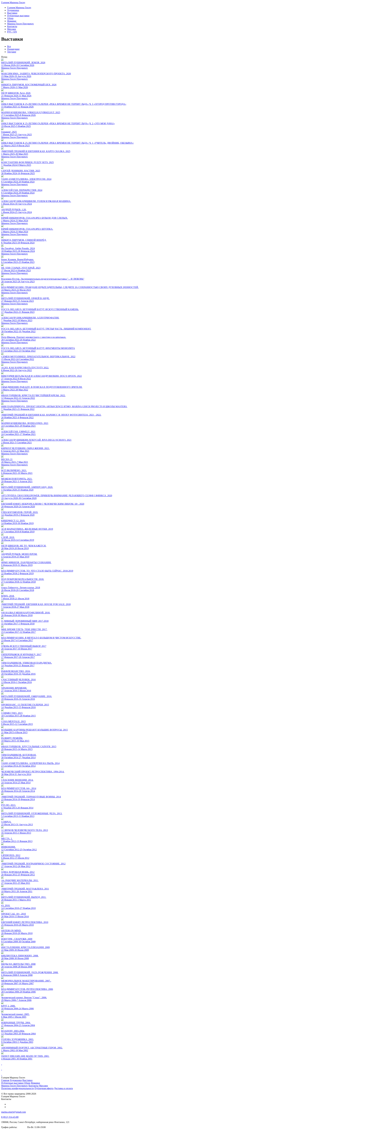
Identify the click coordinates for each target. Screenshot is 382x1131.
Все (9, 46)
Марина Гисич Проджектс (14, 68)
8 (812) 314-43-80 (10, 1117)
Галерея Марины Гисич (13, 2)
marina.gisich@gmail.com (13, 1112)
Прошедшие (13, 49)
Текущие (11, 51)
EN (12, 31)
